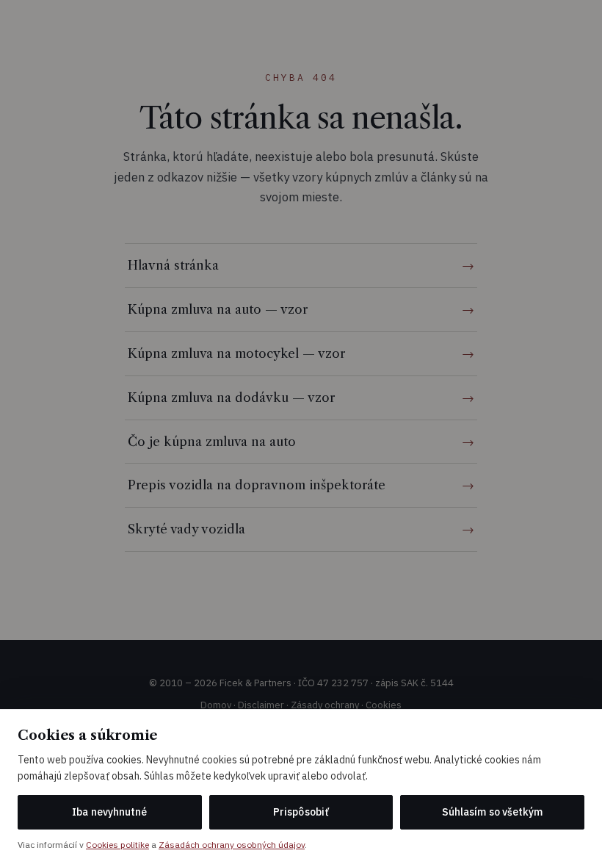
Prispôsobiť (301, 812)
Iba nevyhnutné (109, 812)
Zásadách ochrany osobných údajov (232, 844)
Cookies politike (117, 844)
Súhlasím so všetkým (492, 812)
